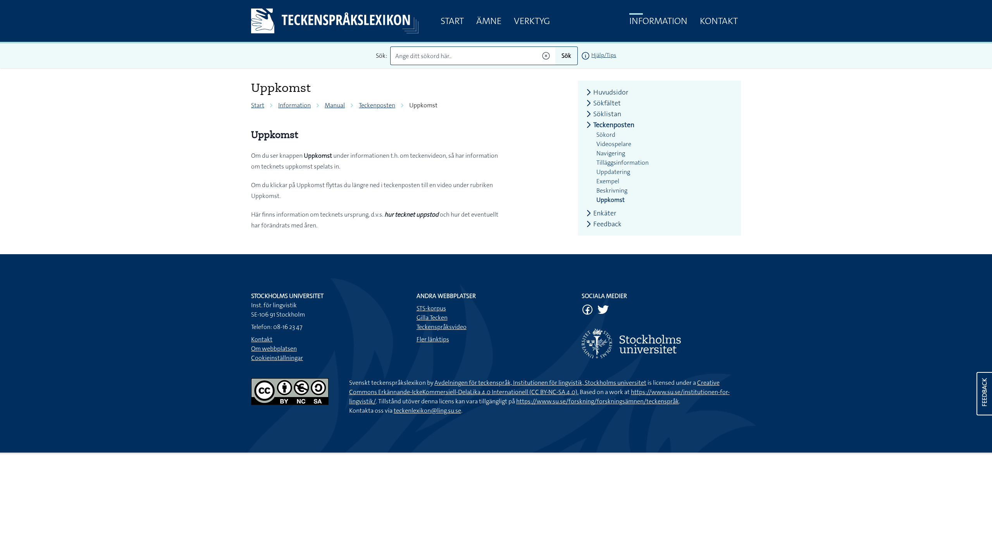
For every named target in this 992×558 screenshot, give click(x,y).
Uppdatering (613, 172)
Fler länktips (433, 339)
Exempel (607, 181)
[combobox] (473, 55)
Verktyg (532, 21)
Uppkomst (610, 200)
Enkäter (604, 213)
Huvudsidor (610, 92)
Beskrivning (611, 190)
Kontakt (719, 21)
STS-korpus (431, 308)
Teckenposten (377, 105)
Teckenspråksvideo (442, 327)
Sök (566, 56)
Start (452, 21)
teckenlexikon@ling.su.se (427, 410)
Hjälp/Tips (603, 55)
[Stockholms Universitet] (661, 343)
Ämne (488, 21)
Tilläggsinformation (622, 162)
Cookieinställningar (277, 358)
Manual (335, 105)
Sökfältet (607, 103)
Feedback (607, 224)
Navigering (610, 153)
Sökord (605, 135)
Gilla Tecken (432, 317)
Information (658, 21)
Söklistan (607, 114)
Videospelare (613, 144)
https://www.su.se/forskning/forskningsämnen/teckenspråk (597, 401)
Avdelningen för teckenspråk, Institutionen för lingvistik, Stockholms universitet (540, 383)
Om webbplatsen (274, 348)
